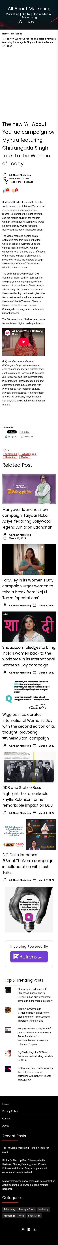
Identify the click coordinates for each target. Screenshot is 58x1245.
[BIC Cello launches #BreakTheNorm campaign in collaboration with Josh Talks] (29, 834)
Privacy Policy (10, 1111)
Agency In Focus (27, 1209)
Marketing (10, 457)
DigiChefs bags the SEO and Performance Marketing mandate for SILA (35, 1056)
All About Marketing (29, 9)
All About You (29, 454)
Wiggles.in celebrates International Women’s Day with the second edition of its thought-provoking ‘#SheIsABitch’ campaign (28, 726)
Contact (6, 1118)
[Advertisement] (29, 78)
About (5, 1125)
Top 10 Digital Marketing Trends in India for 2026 (25, 1149)
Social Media (34, 1216)
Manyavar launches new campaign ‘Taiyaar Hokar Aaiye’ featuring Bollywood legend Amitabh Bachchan (28, 1185)
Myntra (24, 457)
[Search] (21, 22)
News (21, 1216)
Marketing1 (9, 1216)
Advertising (11, 454)
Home (5, 1104)
